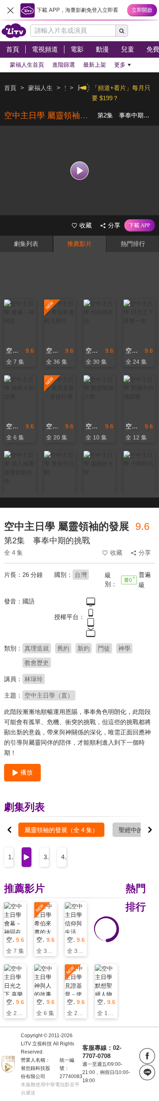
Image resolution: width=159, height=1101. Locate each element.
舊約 (63, 648)
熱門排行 (133, 243)
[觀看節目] (80, 170)
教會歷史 (36, 662)
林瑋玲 (33, 678)
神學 (124, 648)
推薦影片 (79, 243)
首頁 (10, 87)
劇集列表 (26, 243)
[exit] (10, 10)
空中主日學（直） (48, 695)
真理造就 (36, 648)
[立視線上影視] (14, 30)
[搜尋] (122, 31)
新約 (83, 648)
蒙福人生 (40, 87)
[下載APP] (139, 225)
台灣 (81, 574)
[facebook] (147, 1056)
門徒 (104, 648)
